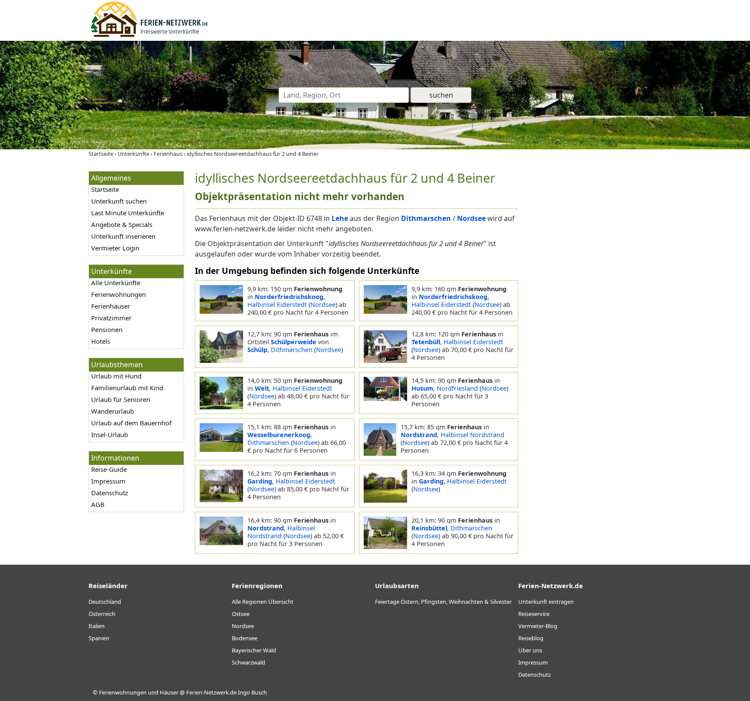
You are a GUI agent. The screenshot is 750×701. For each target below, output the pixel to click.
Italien (97, 626)
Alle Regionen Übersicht (262, 602)
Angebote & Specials (121, 224)
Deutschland (105, 602)
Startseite (105, 189)
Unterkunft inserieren (123, 236)
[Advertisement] (595, 301)
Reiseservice (533, 614)
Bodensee (244, 638)
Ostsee (241, 614)
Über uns (530, 650)
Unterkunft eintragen (546, 602)
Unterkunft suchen (119, 201)
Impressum (108, 481)
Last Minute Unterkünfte (127, 212)
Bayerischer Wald (254, 650)
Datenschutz (109, 492)
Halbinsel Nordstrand (472, 435)
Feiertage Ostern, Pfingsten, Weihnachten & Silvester (443, 602)
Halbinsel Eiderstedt (277, 304)
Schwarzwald (248, 662)
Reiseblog (530, 638)
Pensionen (106, 329)
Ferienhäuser (110, 306)
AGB (98, 504)
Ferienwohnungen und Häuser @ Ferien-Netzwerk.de (168, 692)
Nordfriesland (457, 388)
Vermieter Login (115, 248)
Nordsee (323, 304)
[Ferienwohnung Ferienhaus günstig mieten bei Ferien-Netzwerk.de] (149, 35)
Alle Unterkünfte (115, 282)
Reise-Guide (109, 469)
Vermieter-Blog (537, 626)
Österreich (102, 614)
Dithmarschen (291, 350)
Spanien (99, 638)
